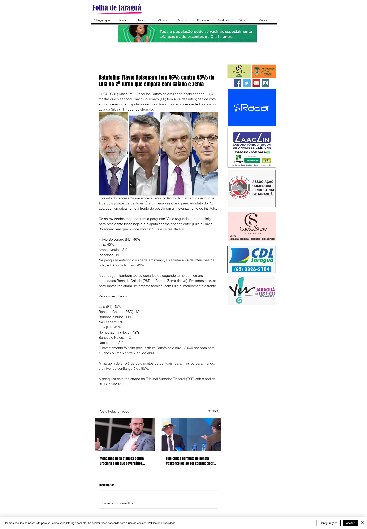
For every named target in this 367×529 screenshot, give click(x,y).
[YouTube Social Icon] (256, 83)
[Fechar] (362, 523)
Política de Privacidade (161, 523)
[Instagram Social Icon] (265, 83)
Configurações (328, 523)
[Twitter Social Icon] (247, 83)
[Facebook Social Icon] (237, 83)
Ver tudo (212, 410)
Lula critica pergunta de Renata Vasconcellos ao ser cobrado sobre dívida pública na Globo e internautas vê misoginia (190, 461)
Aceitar (350, 523)
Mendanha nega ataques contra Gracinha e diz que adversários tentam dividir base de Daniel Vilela (124, 461)
